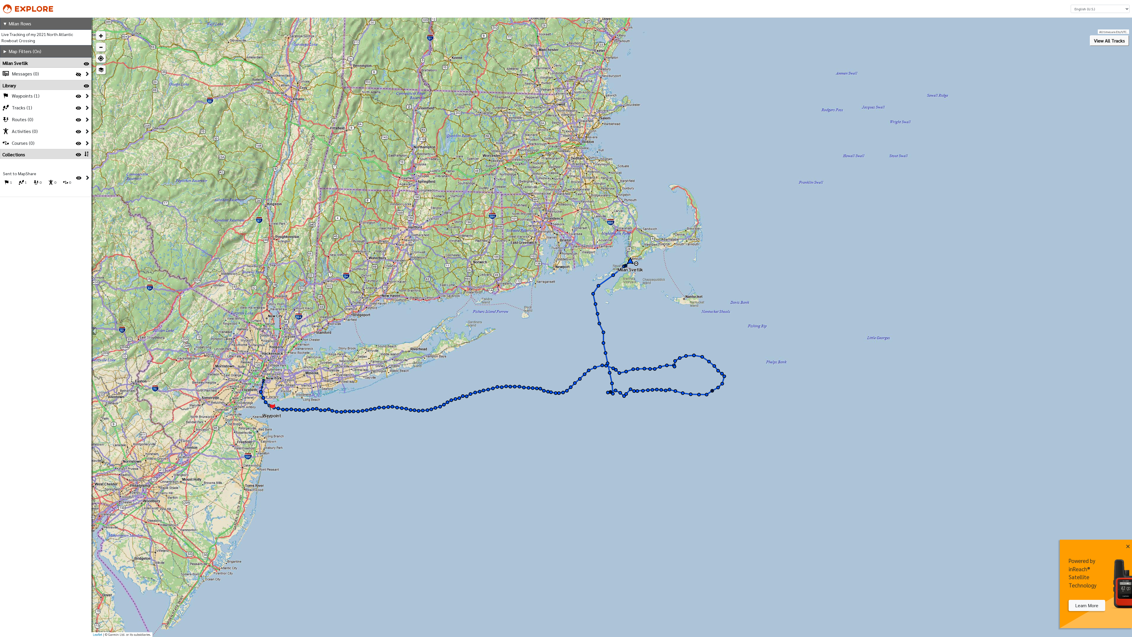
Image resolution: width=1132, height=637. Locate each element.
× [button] (1128, 545)
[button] (101, 35)
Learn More (1086, 605)
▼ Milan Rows (17, 23)
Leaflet (97, 634)
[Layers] (101, 69)
